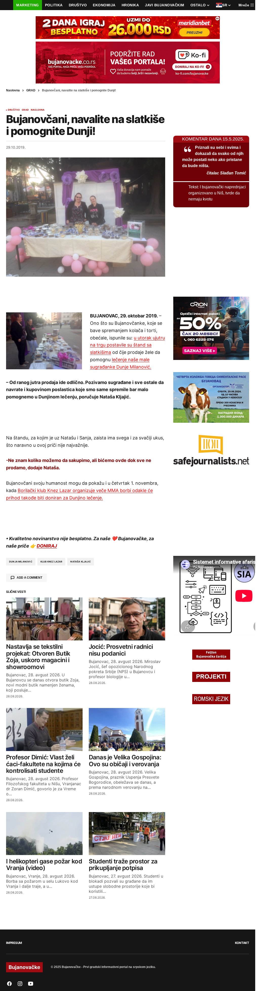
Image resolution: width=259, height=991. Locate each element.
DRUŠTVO (14, 110)
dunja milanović (20, 561)
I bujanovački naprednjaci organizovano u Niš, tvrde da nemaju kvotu (217, 193)
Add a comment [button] (29, 577)
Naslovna (13, 90)
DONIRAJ (47, 546)
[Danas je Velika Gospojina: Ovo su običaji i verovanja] (127, 729)
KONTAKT (242, 943)
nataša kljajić (80, 561)
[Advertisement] (86, 294)
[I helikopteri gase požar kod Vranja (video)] (44, 833)
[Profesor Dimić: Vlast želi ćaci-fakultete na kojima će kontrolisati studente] (44, 729)
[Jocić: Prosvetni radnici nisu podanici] (127, 618)
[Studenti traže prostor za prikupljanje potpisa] (127, 833)
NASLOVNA (38, 110)
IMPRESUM (14, 943)
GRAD (30, 90)
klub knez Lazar (51, 561)
